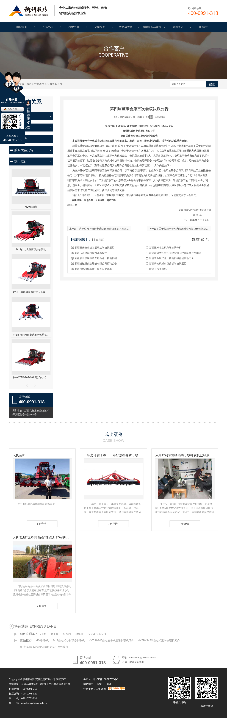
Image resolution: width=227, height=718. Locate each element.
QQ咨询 (12, 108)
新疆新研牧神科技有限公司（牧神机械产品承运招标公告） (177, 252)
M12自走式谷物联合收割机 (31, 249)
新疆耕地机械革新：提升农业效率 (93, 268)
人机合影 (19, 455)
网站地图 (88, 684)
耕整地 (79, 634)
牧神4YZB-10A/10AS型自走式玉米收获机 (31, 377)
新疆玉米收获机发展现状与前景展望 (94, 247)
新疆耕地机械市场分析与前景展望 (167, 263)
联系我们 (204, 26)
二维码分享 (160, 117)
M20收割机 (31, 206)
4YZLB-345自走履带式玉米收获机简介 (31, 292)
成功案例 (113, 434)
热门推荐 (20, 161)
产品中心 (47, 26)
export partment (97, 634)
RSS (100, 684)
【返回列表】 (198, 239)
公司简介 (100, 26)
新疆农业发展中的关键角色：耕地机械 (96, 258)
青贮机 (55, 634)
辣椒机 (67, 634)
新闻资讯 (178, 26)
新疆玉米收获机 (158, 268)
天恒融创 (101, 689)
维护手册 (73, 26)
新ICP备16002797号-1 (105, 679)
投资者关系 (125, 26)
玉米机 (43, 634)
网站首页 (21, 26)
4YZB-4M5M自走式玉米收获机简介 (31, 334)
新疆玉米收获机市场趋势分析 (165, 247)
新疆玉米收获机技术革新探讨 (91, 252)
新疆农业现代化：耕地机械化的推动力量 (171, 258)
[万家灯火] (116, 689)
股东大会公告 (23, 150)
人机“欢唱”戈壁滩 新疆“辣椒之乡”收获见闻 (42, 537)
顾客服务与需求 (152, 26)
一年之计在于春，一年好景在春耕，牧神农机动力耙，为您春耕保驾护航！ (113, 455)
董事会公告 (56, 84)
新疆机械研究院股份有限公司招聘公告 (96, 263)
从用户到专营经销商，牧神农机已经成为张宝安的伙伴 (184, 455)
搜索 (212, 84)
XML (109, 684)
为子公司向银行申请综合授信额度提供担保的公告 (106, 228)
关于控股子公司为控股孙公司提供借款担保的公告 (186, 228)
